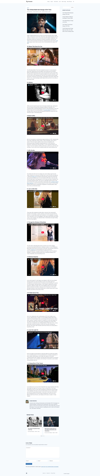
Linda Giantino (30, 11)
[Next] (57, 426)
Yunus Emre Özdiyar (49, 432)
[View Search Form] (73, 1)
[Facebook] (26, 473)
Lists (60, 1)
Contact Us (48, 473)
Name (27, 460)
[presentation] (34, 422)
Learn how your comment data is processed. (49, 466)
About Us (44, 473)
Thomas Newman (31, 431)
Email (39, 460)
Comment (28, 447)
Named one (33, 249)
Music (52, 1)
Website (51, 460)
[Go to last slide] (28, 426)
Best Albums (69, 1)
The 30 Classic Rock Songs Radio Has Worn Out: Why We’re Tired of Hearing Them (68, 30)
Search (72, 7)
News (48, 1)
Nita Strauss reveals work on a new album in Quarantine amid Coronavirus (50, 429)
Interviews (56, 1)
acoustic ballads (47, 109)
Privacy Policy (53, 473)
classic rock (34, 176)
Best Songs (64, 1)
